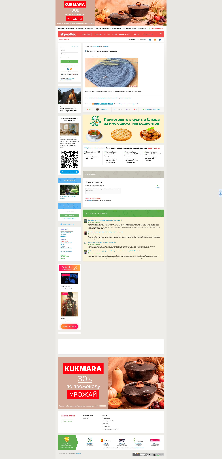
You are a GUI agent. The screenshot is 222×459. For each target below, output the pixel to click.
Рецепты (136, 34)
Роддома (63, 255)
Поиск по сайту (68, 224)
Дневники (98, 34)
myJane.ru (122, 443)
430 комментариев (94, 222)
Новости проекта (66, 232)
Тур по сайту (64, 229)
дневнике (106, 46)
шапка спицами (93, 98)
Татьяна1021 (95, 46)
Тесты (62, 244)
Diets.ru (106, 443)
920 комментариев (94, 253)
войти (90, 200)
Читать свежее (85, 34)
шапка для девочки (103, 98)
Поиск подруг (79, 28)
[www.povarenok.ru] (89, 442)
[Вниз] (220, 196)
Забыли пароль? (65, 58)
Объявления (70, 28)
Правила (63, 234)
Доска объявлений (66, 251)
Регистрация (74, 47)
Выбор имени (116, 28)
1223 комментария (94, 234)
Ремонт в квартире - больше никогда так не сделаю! (105, 232)
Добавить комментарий (152, 109)
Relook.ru (155, 443)
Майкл (63, 318)
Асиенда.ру (138, 443)
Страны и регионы (66, 248)
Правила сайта (106, 418)
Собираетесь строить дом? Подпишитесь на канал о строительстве (68, 109)
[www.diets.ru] (105, 442)
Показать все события (69, 326)
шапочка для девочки (125, 98)
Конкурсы (61, 28)
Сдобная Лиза (65, 286)
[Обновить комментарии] (220, 193)
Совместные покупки (157, 28)
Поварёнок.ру (89, 443)
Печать (117, 103)
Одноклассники (71, 69)
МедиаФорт (67, 444)
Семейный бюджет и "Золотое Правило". (102, 242)
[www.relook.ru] (155, 442)
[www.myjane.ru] (121, 442)
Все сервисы (142, 28)
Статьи (114, 34)
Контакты (85, 418)
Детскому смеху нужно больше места (69, 120)
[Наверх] (220, 190)
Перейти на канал (68, 172)
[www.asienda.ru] (138, 442)
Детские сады (65, 256)
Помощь (63, 236)
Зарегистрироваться (93, 198)
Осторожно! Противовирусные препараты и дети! (105, 220)
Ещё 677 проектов (154, 148)
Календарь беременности (103, 28)
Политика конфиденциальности (110, 429)
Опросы (63, 246)
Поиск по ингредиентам (69, 218)
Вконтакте (68, 69)
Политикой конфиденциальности (67, 78)
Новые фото (64, 241)
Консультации (125, 34)
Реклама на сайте (88, 415)
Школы (63, 258)
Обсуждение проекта (67, 231)
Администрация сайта (108, 421)
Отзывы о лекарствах (129, 28)
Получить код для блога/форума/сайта (129, 104)
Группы (107, 34)
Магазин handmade (64, 39)
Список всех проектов (138, 447)
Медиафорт (78, 453)
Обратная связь (106, 426)
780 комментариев (94, 244)
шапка (117, 98)
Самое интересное (66, 243)
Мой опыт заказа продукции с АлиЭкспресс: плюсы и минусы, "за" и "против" (114, 251)
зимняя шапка (112, 98)
